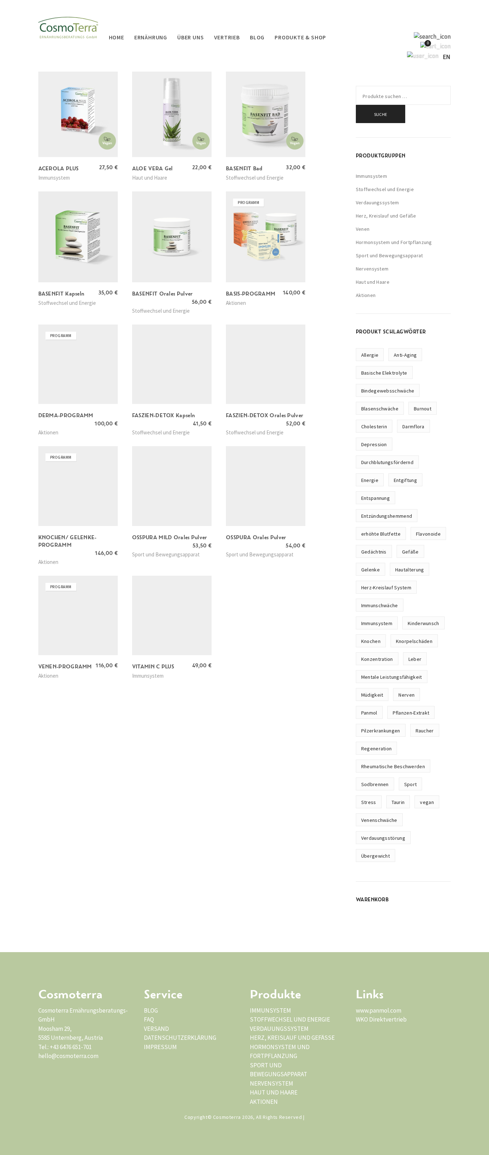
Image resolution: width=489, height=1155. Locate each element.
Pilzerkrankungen (380, 730)
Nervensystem (372, 268)
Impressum (160, 1047)
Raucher (425, 730)
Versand (156, 1029)
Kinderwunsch (423, 623)
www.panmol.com (378, 1010)
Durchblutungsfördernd (387, 462)
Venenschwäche (379, 820)
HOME (116, 37)
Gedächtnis (374, 552)
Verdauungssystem (377, 202)
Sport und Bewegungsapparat (389, 255)
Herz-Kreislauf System (386, 587)
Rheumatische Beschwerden (393, 766)
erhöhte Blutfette (381, 534)
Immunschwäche (379, 605)
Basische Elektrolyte (384, 373)
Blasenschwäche (379, 408)
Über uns (190, 37)
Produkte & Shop (300, 37)
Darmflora (413, 426)
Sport (410, 784)
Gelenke (370, 569)
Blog (257, 37)
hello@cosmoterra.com (68, 1056)
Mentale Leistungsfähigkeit (391, 677)
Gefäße (410, 552)
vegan (427, 802)
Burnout (422, 408)
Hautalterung (409, 569)
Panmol (369, 713)
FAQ (149, 1019)
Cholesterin (374, 426)
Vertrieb (227, 37)
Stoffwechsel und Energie (385, 189)
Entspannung (375, 498)
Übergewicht (375, 856)
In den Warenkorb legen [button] (65, 177)
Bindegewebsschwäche (388, 391)
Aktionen (366, 295)
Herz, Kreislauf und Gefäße (386, 216)
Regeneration (376, 748)
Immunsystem (371, 176)
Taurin (398, 802)
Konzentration (377, 659)
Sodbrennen (375, 784)
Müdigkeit (372, 695)
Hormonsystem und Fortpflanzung (394, 242)
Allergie (369, 355)
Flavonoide (428, 534)
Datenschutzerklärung (180, 1038)
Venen (363, 229)
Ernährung (150, 37)
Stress (368, 802)
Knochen (371, 641)
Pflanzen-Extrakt (411, 713)
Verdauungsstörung (383, 838)
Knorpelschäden (414, 641)
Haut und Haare (372, 282)
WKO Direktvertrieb (381, 1019)
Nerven (406, 695)
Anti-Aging (405, 355)
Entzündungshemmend (386, 516)
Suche (380, 114)
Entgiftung (405, 480)
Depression (374, 444)
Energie (369, 480)
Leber (415, 659)
